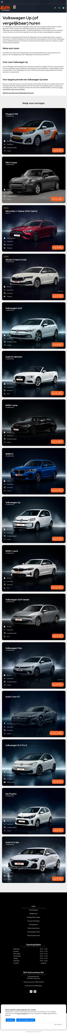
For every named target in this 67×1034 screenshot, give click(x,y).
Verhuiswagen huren (33, 932)
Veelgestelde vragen (33, 917)
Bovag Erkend (33, 924)
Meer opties (58, 1024)
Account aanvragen (33, 921)
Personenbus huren (33, 928)
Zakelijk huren (33, 914)
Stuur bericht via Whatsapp (33, 986)
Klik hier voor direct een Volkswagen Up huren (18, 93)
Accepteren (10, 1020)
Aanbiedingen (33, 910)
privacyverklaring (22, 1013)
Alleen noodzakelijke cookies (26, 1020)
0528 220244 (39, 982)
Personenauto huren (33, 935)
